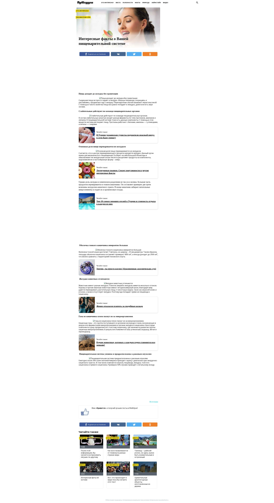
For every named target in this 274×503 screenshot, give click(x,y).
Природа (145, 3)
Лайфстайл (156, 3)
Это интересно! (107, 3)
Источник (154, 402)
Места (118, 3)
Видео (165, 3)
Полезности (128, 3)
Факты (137, 3)
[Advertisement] (118, 75)
